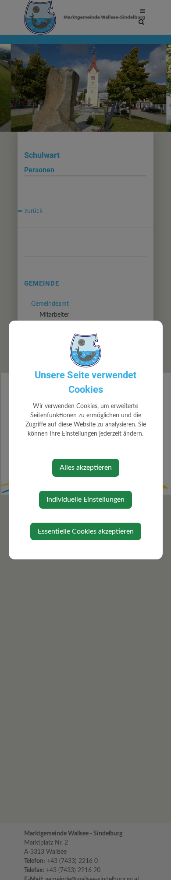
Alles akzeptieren (86, 467)
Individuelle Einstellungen (85, 499)
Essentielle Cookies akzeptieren (86, 531)
